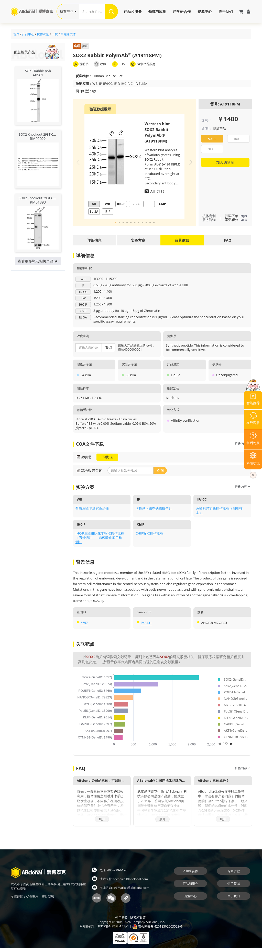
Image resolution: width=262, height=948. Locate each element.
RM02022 (38, 138)
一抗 (55, 34)
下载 (106, 457)
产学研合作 (182, 11)
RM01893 (38, 202)
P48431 (146, 622)
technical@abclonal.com (130, 879)
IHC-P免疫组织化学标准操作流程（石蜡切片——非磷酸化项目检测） (99, 537)
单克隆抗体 (68, 34)
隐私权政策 (138, 917)
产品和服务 (133, 11)
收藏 (103, 64)
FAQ (227, 240)
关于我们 (226, 11)
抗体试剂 (43, 34)
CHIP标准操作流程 (149, 533)
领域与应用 (157, 11)
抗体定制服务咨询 (209, 218)
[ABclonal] (34, 11)
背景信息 (182, 240)
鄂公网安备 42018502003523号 (159, 926)
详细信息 (94, 240)
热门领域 (233, 883)
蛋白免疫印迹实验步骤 (92, 508)
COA (121, 64)
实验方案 (138, 240)
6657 (84, 622)
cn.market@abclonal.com (131, 887)
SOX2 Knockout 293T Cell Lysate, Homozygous (54, 134)
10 (150, 222)
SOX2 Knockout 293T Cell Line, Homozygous (52, 198)
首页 (16, 34)
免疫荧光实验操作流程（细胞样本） (219, 510)
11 (154, 222)
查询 (108, 347)
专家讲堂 (233, 871)
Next (191, 162)
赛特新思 (48, 896)
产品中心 (28, 34)
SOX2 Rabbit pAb (38, 70)
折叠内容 (241, 443)
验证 (81, 46)
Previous (78, 162)
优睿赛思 (32, 896)
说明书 (84, 64)
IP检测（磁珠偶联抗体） (154, 508)
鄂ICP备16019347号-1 (113, 926)
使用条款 (121, 917)
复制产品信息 (146, 64)
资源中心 (205, 11)
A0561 (38, 75)
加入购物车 (225, 162)
